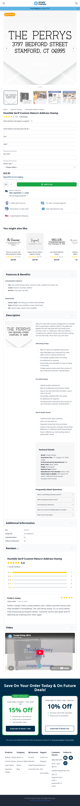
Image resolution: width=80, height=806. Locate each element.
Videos (19, 765)
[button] (6, 48)
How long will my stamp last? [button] (45, 505)
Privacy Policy (70, 740)
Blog (18, 769)
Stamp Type (8, 164)
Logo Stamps (9, 765)
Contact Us (44, 757)
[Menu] (4, 3)
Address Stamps (10, 757)
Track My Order (33, 769)
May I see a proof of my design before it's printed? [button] (51, 510)
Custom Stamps (10, 761)
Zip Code (7, 154)
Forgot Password (34, 765)
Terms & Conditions (37, 800)
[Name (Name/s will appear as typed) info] (31, 121)
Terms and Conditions (58, 740)
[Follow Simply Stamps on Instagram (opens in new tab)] (65, 763)
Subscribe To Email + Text (20, 729)
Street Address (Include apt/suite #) (16, 129)
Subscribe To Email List (59, 728)
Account (31, 757)
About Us (20, 757)
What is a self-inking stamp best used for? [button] (49, 494)
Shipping (43, 761)
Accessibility (44, 773)
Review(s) (23, 116)
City (5, 136)
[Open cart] (76, 3)
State (5, 144)
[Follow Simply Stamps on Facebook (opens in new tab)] (65, 758)
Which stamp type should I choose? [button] (47, 500)
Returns (43, 765)
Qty (6, 184)
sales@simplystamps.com (61, 771)
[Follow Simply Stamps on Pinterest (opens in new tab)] (71, 758)
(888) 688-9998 (57, 760)
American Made (22, 761)
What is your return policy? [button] (45, 515)
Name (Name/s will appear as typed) (16, 121)
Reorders (31, 761)
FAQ (41, 769)
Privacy (47, 800)
